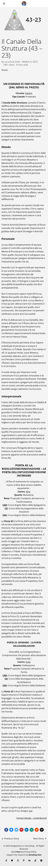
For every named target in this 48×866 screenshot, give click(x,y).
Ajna (28, 491)
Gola (28, 661)
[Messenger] (11, 830)
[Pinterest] (21, 830)
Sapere (28, 93)
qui (30, 810)
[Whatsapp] (32, 830)
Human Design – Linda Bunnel (31, 818)
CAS (5, 515)
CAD (5, 505)
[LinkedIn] (29, 860)
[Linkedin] (27, 830)
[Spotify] (41, 860)
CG (6, 508)
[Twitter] (16, 830)
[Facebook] (6, 830)
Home (4, 70)
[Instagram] (18, 860)
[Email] (42, 830)
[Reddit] (37, 830)
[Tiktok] (35, 860)
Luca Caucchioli (12, 61)
